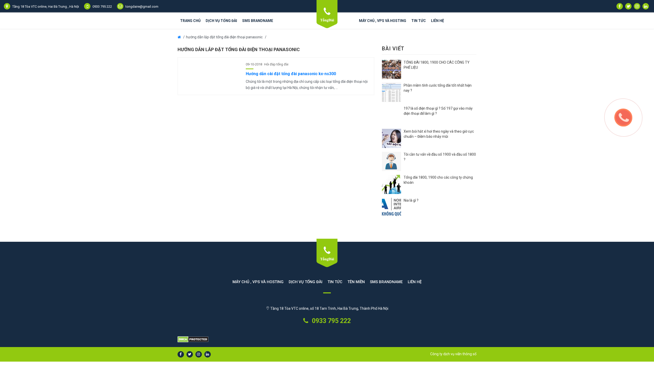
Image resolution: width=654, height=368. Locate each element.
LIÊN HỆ (437, 21)
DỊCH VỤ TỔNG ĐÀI (221, 21)
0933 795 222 (330, 321)
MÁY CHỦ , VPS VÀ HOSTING (382, 21)
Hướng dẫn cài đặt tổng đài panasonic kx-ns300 (291, 73)
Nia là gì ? (411, 200)
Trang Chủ (190, 21)
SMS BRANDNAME (257, 21)
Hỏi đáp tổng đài (276, 64)
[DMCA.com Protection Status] (327, 339)
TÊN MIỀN (356, 282)
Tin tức (418, 21)
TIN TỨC (335, 282)
